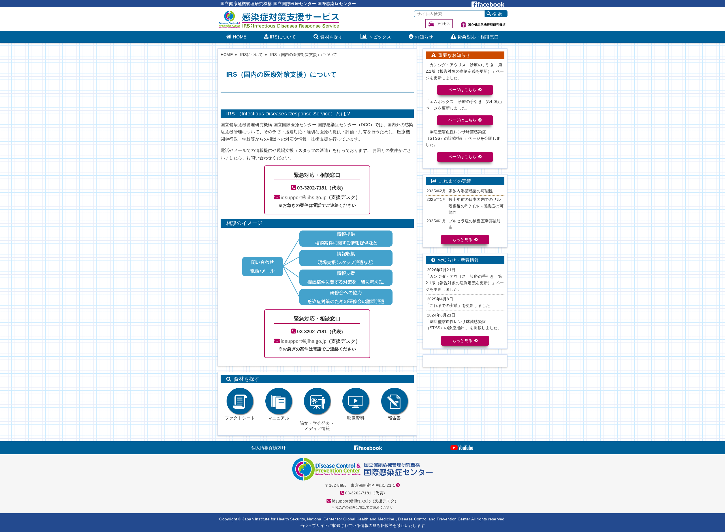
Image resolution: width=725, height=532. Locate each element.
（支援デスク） (343, 197)
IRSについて (283, 37)
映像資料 (355, 417)
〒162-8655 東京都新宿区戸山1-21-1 (360, 485)
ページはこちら (462, 90)
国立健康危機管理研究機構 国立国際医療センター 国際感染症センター (288, 3)
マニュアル (278, 417)
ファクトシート (240, 417)
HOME (240, 37)
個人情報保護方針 (268, 447)
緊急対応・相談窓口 (478, 37)
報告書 (394, 417)
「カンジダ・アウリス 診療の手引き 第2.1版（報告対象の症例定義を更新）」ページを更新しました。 (465, 283)
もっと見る (462, 240)
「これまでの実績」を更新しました (458, 305)
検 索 (497, 13)
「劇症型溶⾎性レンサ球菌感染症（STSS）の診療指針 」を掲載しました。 (464, 325)
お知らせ (424, 37)
